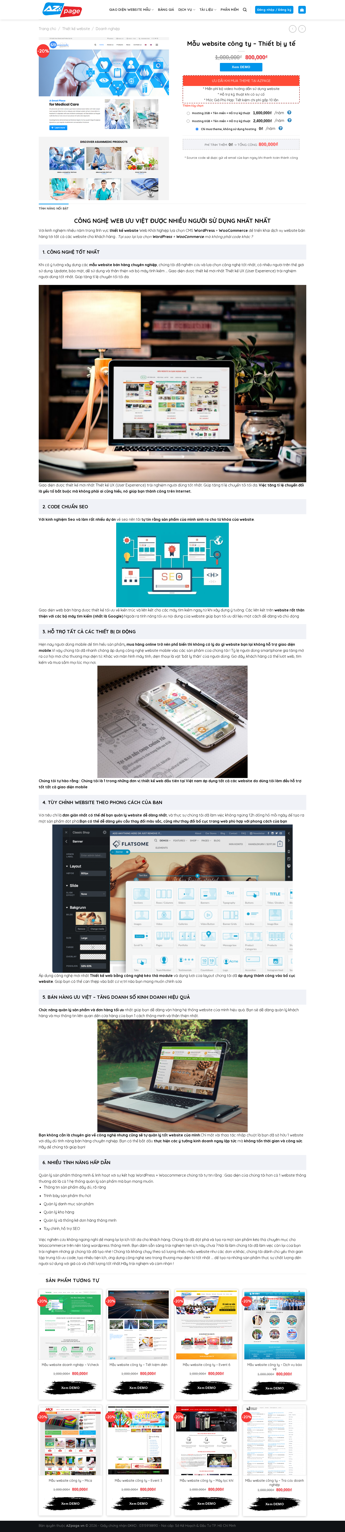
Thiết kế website (76, 28)
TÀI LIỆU (206, 10)
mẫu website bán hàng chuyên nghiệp (123, 264)
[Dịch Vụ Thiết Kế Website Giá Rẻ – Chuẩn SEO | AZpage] (62, 9)
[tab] (54, 208)
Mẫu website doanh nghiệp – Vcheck (70, 1365)
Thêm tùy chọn (193, 105)
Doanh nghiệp (108, 28)
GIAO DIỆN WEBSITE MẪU (130, 10)
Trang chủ (47, 28)
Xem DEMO (241, 67)
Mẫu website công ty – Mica (70, 1480)
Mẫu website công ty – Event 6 (206, 1365)
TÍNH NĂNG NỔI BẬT (54, 208)
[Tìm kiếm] (245, 9)
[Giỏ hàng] (302, 10)
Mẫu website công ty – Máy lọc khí (206, 1480)
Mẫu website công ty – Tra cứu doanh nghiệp (274, 1482)
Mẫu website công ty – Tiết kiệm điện (138, 1365)
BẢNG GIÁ (166, 10)
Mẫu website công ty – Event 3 (138, 1480)
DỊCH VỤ (185, 10)
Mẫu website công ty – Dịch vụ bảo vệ (274, 1367)
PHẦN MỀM (230, 10)
